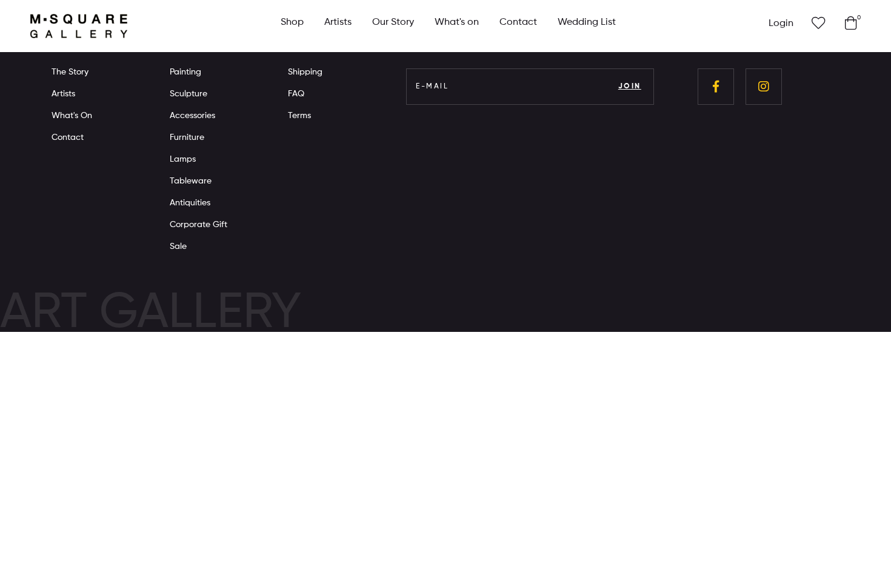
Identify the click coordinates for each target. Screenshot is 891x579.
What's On (72, 115)
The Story (70, 72)
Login (781, 23)
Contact (518, 22)
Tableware (191, 181)
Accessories (192, 115)
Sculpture (188, 94)
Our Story (393, 22)
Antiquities (190, 203)
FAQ (296, 94)
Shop (292, 22)
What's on (457, 22)
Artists (338, 22)
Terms (299, 115)
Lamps (183, 159)
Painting (185, 72)
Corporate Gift (198, 224)
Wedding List (587, 22)
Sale (178, 246)
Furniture (187, 137)
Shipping (305, 72)
